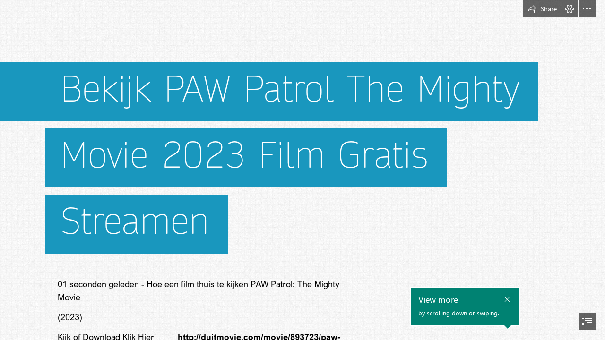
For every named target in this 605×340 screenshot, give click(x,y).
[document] (302, 170)
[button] (542, 8)
